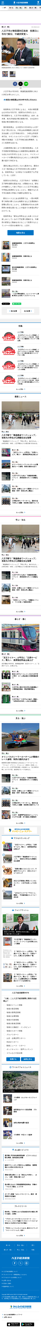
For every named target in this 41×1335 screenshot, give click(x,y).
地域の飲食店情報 (14, 1023)
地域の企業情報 (13, 1016)
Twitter (20, 1263)
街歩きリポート (13, 1042)
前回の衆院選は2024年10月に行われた (21, 100)
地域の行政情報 (13, 1020)
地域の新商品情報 (14, 1012)
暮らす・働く (33, 7)
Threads (26, 1263)
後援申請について (8, 1286)
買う (25, 7)
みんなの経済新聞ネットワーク (20, 1307)
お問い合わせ (7, 1280)
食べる (11, 7)
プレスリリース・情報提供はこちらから (15, 1274)
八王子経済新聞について (10, 1271)
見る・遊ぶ (19, 7)
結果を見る (28, 1059)
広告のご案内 (7, 1283)
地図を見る (20, 233)
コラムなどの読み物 (14, 1053)
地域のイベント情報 (14, 1005)
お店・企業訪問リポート (16, 1038)
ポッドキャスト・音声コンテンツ (20, 1049)
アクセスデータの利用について (12, 1277)
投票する (13, 1059)
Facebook (14, 1263)
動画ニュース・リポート (16, 1046)
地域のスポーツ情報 (14, 1031)
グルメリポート (13, 1034)
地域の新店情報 (13, 1009)
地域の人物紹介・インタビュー (19, 1027)
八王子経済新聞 (20, 2)
